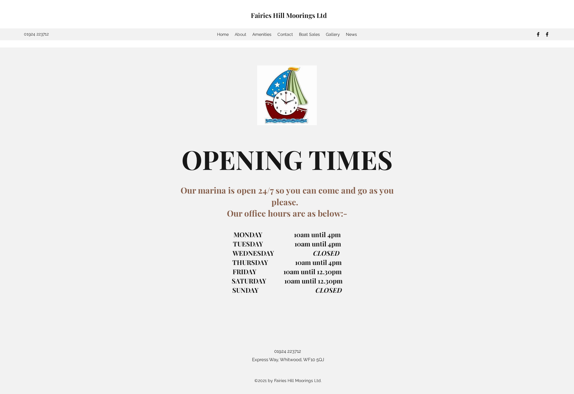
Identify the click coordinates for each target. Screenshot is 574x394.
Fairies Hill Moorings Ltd (289, 15)
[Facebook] (538, 34)
